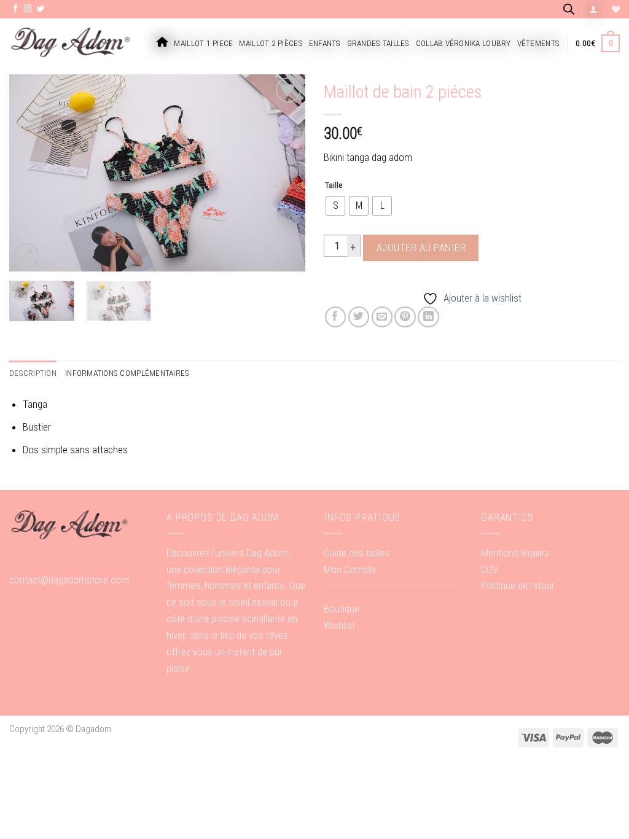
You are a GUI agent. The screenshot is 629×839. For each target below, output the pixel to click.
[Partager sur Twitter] (359, 317)
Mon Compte (350, 569)
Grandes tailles (378, 43)
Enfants (325, 43)
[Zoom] (26, 255)
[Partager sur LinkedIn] (428, 317)
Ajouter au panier (421, 247)
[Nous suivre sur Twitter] (41, 9)
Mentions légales (515, 553)
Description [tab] (33, 373)
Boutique (341, 609)
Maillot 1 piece (203, 43)
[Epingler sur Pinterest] (405, 317)
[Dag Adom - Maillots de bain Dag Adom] (70, 43)
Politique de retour (518, 585)
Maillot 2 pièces (270, 43)
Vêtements (538, 43)
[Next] (284, 172)
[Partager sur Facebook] (335, 317)
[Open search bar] (569, 9)
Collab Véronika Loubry (463, 43)
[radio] (335, 206)
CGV (489, 569)
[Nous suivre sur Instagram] (28, 9)
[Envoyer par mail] (382, 317)
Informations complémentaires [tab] (127, 373)
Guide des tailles (356, 553)
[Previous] (31, 172)
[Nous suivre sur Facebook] (16, 9)
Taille (333, 185)
